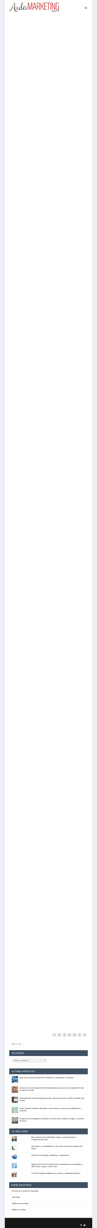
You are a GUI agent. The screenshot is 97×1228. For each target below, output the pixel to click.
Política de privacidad (20, 1203)
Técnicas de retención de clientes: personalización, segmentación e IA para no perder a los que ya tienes (47, 665)
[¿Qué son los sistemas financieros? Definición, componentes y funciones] (15, 1079)
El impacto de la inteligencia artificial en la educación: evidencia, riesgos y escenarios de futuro (48, 332)
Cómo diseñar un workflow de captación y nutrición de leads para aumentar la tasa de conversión (48, 417)
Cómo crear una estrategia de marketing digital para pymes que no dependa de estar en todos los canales (47, 79)
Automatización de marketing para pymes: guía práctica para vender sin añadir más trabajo (46, 164)
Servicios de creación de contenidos (25, 1191)
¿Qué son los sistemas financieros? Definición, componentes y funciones (46, 1078)
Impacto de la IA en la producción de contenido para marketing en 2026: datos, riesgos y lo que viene (46, 832)
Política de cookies (19, 1210)
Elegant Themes (42, 1221)
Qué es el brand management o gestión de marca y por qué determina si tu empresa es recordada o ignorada (47, 747)
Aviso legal (16, 1197)
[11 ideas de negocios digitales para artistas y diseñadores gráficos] (48, 551)
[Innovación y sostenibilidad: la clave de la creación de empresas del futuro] (48, 470)
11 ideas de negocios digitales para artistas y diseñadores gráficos (55, 1173)
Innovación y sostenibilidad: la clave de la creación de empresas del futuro (46, 500)
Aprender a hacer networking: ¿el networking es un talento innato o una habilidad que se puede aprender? (45, 1002)
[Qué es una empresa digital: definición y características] (48, 888)
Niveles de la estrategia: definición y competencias (50, 1155)
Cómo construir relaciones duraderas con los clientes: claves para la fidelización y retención (47, 246)
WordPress (66, 1221)
